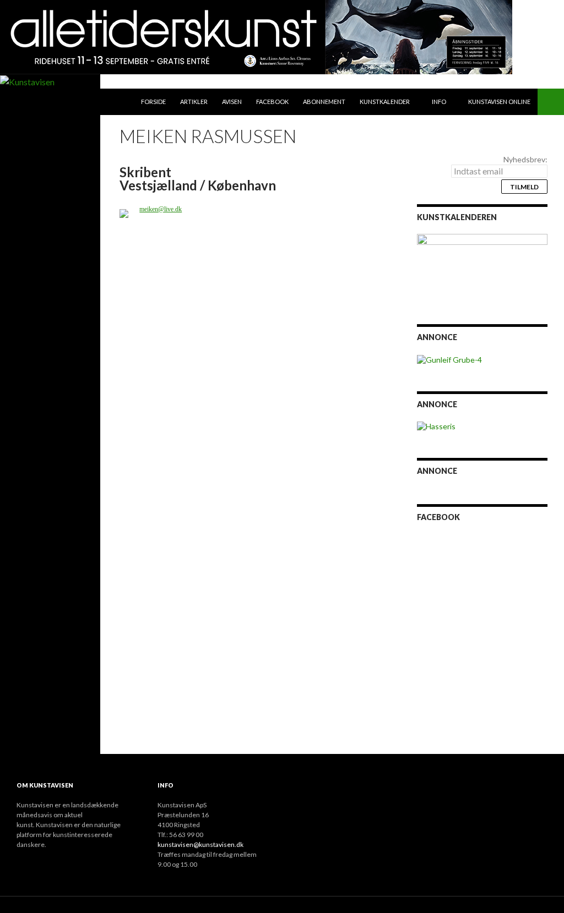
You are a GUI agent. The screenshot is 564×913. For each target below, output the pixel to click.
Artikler (194, 101)
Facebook (272, 101)
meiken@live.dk (160, 209)
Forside (153, 101)
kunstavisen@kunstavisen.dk (200, 844)
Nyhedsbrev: (525, 159)
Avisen (232, 101)
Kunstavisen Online (499, 101)
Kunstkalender (385, 101)
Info (439, 101)
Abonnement (324, 101)
